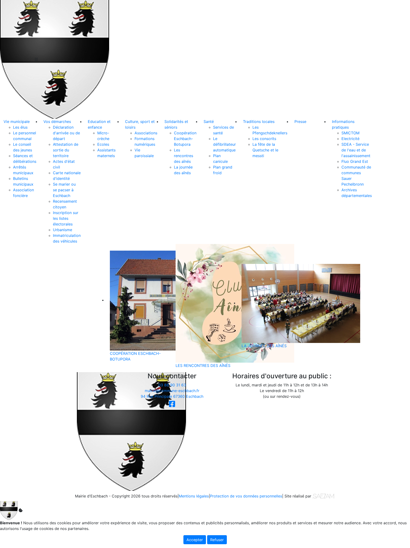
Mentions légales (194, 496)
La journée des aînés (264, 345)
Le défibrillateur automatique (224, 144)
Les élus (20, 127)
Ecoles (103, 144)
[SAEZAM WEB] (323, 496)
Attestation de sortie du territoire (65, 150)
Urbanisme (62, 229)
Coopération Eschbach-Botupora (185, 139)
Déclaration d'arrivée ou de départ (66, 133)
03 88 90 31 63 (172, 385)
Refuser (217, 539)
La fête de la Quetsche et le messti (265, 150)
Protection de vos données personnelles (246, 496)
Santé (209, 121)
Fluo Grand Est (354, 161)
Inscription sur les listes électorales (65, 218)
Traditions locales (259, 121)
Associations (146, 133)
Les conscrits (264, 138)
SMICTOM (350, 133)
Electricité (350, 138)
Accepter (194, 539)
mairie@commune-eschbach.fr (172, 390)
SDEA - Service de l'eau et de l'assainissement (355, 150)
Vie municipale (17, 121)
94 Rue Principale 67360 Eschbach (172, 396)
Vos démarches (57, 121)
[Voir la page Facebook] (172, 403)
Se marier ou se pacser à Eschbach (64, 190)
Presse (300, 121)
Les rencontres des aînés (183, 156)
